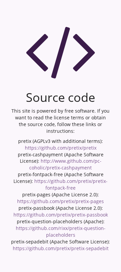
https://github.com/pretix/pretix (60, 148)
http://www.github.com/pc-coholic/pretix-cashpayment (65, 164)
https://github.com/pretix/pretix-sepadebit (61, 248)
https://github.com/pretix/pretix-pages (60, 201)
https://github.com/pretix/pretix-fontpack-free (71, 184)
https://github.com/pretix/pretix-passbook (60, 214)
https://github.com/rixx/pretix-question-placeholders (61, 231)
